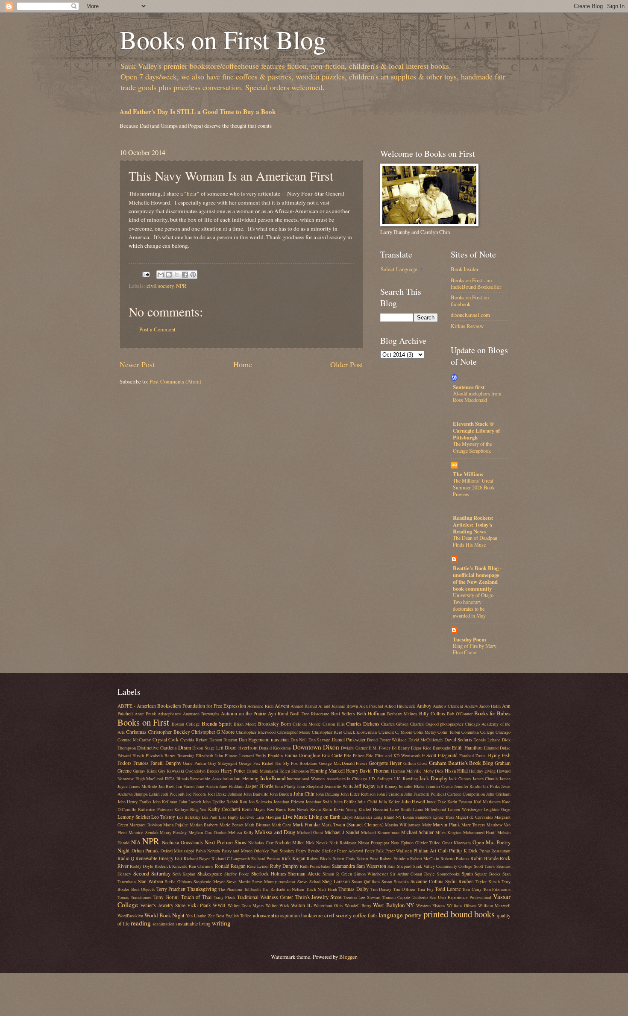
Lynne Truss (443, 817)
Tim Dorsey (381, 889)
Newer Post (137, 364)
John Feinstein (390, 794)
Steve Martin (238, 881)
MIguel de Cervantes (474, 817)
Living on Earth (324, 817)
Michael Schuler (417, 832)
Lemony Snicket (133, 817)
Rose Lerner (258, 866)
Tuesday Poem (469, 639)
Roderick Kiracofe (171, 866)
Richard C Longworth (230, 858)
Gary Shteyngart (222, 763)
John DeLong (327, 794)
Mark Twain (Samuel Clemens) (352, 824)
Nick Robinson (342, 843)
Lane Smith (400, 809)
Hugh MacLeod (149, 779)
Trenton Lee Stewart (362, 897)
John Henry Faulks (134, 802)
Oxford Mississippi (177, 851)
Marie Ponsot (232, 825)
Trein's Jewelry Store (318, 897)
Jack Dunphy (433, 778)
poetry (413, 915)
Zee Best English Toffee (230, 916)
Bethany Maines (402, 714)
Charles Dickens (362, 723)
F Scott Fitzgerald (440, 755)
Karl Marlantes (487, 802)
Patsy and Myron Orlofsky (245, 851)
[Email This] (160, 274)
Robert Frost (367, 858)
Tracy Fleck (224, 897)
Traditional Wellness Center (265, 897)
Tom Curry (471, 889)
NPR (181, 286)
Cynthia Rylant (194, 740)
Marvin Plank (446, 824)
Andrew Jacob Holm (482, 706)
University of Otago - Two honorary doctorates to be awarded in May (474, 605)
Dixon (184, 747)
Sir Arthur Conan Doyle (412, 874)
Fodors (124, 763)
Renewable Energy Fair (158, 858)
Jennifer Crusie (439, 786)
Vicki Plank (199, 905)
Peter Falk (374, 851)
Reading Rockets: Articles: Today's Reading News (473, 524)
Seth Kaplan (184, 874)
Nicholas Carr (260, 843)
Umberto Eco (424, 897)
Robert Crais (343, 858)
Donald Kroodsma (275, 748)
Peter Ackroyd (350, 851)
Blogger (347, 956)
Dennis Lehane (486, 740)
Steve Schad (308, 881)
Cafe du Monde (307, 724)
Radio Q (125, 858)
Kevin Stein (321, 809)
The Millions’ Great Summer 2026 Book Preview (474, 487)
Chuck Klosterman (360, 732)
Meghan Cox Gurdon (207, 832)
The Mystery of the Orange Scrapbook (472, 447)
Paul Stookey (282, 851)
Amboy (424, 706)
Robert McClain (424, 858)
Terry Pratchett (171, 889)
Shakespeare (209, 873)
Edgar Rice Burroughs (431, 748)
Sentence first (468, 387)
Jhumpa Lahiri (147, 794)
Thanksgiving (202, 889)
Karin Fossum (459, 802)
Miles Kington (448, 832)
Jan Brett (166, 786)
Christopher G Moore (213, 732)
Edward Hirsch (130, 755)
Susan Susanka (395, 881)
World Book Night (164, 915)
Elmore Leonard (239, 755)
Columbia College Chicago (486, 732)
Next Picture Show (226, 842)
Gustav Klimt (145, 771)
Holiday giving (482, 771)
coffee (360, 915)
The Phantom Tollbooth (239, 889)
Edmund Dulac (497, 748)
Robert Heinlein (394, 858)
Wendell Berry (358, 905)
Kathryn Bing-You (190, 809)
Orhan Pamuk (145, 850)
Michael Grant (310, 832)
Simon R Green (337, 874)
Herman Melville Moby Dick (417, 771)
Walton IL (301, 905)
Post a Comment (157, 329)
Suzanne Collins (427, 881)
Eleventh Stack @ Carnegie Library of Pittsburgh (476, 430)
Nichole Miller (289, 842)
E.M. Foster (379, 748)
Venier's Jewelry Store (162, 905)
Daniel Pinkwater (349, 739)
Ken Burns (276, 809)
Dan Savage (319, 740)
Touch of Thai (196, 897)
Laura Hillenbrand (429, 809)
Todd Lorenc (448, 889)
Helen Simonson (294, 771)
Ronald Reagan (230, 866)
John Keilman (165, 802)
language (391, 915)
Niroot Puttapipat (373, 843)
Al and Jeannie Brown (338, 706)
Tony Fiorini (166, 897)
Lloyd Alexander (357, 817)
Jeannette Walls (338, 786)
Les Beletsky (188, 817)
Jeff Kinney (387, 786)
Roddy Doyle (141, 866)
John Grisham (498, 794)
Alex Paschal (371, 706)
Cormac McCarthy (134, 740)
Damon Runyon (223, 740)
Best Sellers (343, 713)
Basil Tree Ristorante (309, 714)
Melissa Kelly (241, 832)
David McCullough (425, 740)
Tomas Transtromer (134, 897)
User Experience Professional (464, 897)
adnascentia (266, 915)
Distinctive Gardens (156, 747)
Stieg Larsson (336, 881)
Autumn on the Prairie (243, 713)
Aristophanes (169, 714)
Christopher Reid (327, 732)
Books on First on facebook (470, 300)
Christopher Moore (294, 732)
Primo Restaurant (495, 851)
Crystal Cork (166, 739)
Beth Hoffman (371, 713)
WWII (219, 905)
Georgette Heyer (385, 763)
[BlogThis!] (168, 274)
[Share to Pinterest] (193, 274)
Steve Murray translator (273, 881)
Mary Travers (473, 825)
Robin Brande (484, 858)
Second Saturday (151, 873)
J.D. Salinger (381, 779)
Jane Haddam (231, 786)
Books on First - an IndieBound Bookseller (476, 283)
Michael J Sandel (342, 832)
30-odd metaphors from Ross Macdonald (477, 397)
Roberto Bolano (454, 858)
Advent (282, 706)
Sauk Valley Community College (442, 866)
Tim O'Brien (404, 889)
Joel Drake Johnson (225, 794)
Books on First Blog (223, 39)
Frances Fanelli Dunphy (157, 763)
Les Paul (209, 817)
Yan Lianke (196, 916)
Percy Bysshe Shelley (316, 851)
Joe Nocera (196, 794)
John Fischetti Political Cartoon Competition (444, 794)
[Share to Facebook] (185, 274)
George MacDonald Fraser (343, 763)
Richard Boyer (197, 858)
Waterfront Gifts (328, 905)
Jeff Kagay (365, 786)
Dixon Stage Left (207, 748)
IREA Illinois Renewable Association (199, 779)
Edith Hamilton (467, 747)
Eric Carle (332, 755)
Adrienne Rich (260, 706)
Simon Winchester (371, 874)
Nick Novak (317, 843)
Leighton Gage (497, 809)
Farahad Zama (472, 755)
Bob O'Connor (459, 714)
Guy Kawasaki (171, 771)
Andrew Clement (448, 706)
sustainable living (193, 923)
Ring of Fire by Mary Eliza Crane (474, 649)
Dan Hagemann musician (264, 739)
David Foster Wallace (387, 740)
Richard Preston (265, 858)
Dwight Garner (354, 748)
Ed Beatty (401, 748)
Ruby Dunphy (284, 866)
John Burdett (281, 794)
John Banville (256, 794)
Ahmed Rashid (304, 706)
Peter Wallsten (398, 851)
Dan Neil (299, 740)
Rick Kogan (293, 858)
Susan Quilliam (366, 881)
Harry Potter (233, 770)
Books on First (143, 722)
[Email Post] (145, 274)
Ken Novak (298, 809)
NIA (136, 842)
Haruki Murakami (262, 771)
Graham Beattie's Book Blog (461, 763)
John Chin (303, 794)
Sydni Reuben (459, 881)
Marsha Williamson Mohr (408, 825)
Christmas (136, 732)
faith (372, 915)
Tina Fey (425, 889)
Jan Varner (185, 786)
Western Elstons (430, 905)
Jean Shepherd (310, 786)
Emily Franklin (269, 755)
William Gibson (461, 905)
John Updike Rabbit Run (224, 802)
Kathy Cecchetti (224, 809)
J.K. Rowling (406, 779)
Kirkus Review (467, 326)
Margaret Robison (145, 825)
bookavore (312, 915)
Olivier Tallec (427, 843)
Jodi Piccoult (173, 794)
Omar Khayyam (456, 843)
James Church (485, 779)
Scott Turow (484, 866)
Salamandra (343, 866)
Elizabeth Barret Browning (170, 755)
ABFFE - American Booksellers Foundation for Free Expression (181, 706)
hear (192, 193)
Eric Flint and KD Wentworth (393, 755)
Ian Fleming (246, 778)
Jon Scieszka (260, 802)
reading (141, 923)
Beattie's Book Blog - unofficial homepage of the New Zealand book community (477, 578)
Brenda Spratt (217, 723)
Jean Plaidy (285, 786)
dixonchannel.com (470, 315)
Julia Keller (389, 802)
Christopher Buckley (169, 732)
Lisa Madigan (268, 817)
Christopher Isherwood (256, 732)
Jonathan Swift (318, 802)
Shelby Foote (236, 874)
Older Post (346, 364)
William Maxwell (494, 905)
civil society (160, 286)
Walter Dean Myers (246, 905)
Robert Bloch (319, 858)
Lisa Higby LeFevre (237, 817)
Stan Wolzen (150, 881)
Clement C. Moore (395, 732)
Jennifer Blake (412, 786)
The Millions (468, 474)
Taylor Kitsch (487, 881)
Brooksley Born (274, 723)
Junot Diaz (436, 802)
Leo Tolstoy (163, 817)
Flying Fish (499, 755)
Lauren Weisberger (465, 809)
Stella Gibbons (178, 881)
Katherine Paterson (155, 809)
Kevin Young (345, 809)
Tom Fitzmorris (497, 889)
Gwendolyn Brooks (202, 771)
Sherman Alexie (304, 873)
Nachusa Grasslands (182, 842)
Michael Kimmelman (380, 832)
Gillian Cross (415, 763)
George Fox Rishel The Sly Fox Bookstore (278, 763)
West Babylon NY (393, 905)
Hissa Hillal (456, 770)
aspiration (290, 915)
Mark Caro (281, 825)
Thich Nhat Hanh (321, 889)
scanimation (163, 924)
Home (242, 364)
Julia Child (367, 802)
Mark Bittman (257, 825)
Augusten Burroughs (201, 714)
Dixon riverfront (241, 747)
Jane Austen (207, 786)
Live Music (295, 816)
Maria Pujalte (175, 825)
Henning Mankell (327, 770)
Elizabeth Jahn (209, 755)
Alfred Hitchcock (399, 706)
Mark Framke (306, 824)
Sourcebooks (448, 874)
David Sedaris (458, 739)
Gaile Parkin (194, 763)
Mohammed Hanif (479, 832)
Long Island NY (387, 817)
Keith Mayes (253, 809)
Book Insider (464, 269)
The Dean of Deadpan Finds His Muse (475, 541)
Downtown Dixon (316, 747)
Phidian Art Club (431, 850)
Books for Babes (492, 713)
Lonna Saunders (417, 817)
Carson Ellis (334, 724)
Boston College (186, 724)
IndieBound (272, 778)
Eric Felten (354, 755)
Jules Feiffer (345, 802)
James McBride (143, 786)
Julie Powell (413, 801)
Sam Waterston (371, 866)
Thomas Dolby (353, 889)
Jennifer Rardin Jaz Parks (477, 786)
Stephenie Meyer (209, 881)
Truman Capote (396, 897)
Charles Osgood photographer (436, 724)
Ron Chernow (201, 866)
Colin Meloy (425, 732)
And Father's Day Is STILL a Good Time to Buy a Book (198, 111)
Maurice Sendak (143, 832)
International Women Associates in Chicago (327, 779)
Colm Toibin (448, 732)
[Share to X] (177, 274)
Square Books (487, 874)
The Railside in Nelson (283, 889)
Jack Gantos (460, 779)
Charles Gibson (395, 724)
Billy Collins (432, 713)
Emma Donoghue (302, 755)
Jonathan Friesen (288, 802)
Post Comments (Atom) (175, 381)
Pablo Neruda (208, 851)
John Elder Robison (357, 794)
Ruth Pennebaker (315, 866)
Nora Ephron (402, 843)
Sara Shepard (399, 866)
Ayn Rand (278, 713)
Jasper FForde (259, 786)
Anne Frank (145, 714)
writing (221, 923)
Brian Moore (245, 724)
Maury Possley (173, 832)
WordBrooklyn (130, 916)
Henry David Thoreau (368, 770)
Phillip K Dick (463, 850)
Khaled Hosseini (373, 809)
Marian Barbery (204, 825)
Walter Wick (277, 905)
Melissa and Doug (275, 832)
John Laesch (190, 802)
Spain (467, 873)
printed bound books (459, 914)
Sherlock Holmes (268, 873)
